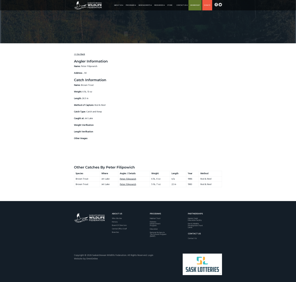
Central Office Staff (119, 229)
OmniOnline (92, 259)
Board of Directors (119, 225)
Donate (207, 5)
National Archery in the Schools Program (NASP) (158, 234)
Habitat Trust (155, 218)
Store (169, 5)
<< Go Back (79, 54)
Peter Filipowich (128, 179)
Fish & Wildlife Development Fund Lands (195, 225)
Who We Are (117, 218)
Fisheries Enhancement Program (155, 224)
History (115, 222)
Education (154, 229)
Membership (195, 5)
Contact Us (181, 5)
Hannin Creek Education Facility (195, 219)
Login (150, 255)
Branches (115, 232)
